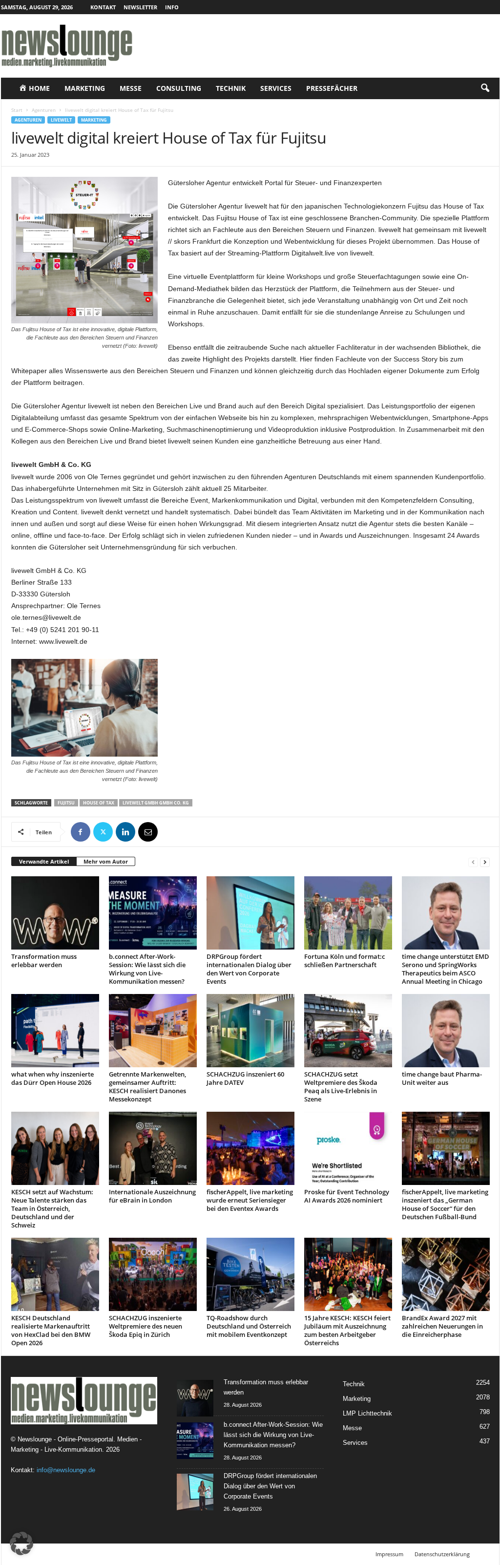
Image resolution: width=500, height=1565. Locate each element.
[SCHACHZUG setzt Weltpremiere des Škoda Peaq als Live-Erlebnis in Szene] (348, 1030)
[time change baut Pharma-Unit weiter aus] (446, 1030)
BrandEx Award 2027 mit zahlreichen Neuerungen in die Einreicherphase (442, 1326)
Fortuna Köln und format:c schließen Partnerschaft (344, 960)
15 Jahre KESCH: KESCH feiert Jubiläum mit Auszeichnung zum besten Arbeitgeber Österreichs (347, 1330)
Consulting (178, 88)
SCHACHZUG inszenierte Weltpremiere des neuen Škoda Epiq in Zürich (145, 1326)
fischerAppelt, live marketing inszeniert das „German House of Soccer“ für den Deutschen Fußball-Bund (445, 1204)
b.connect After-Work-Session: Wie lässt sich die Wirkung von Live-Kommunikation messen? (147, 969)
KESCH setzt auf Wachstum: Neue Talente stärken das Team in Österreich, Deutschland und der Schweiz (52, 1208)
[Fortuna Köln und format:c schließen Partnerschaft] (348, 913)
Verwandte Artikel (44, 861)
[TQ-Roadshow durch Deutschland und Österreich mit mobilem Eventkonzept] (250, 1274)
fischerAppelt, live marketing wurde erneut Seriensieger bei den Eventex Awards (250, 1200)
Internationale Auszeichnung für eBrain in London (152, 1196)
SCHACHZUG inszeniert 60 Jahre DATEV (245, 1078)
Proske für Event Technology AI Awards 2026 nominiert (346, 1196)
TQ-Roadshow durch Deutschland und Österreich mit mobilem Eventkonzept (249, 1326)
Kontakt (103, 7)
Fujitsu (66, 803)
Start (16, 109)
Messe (131, 88)
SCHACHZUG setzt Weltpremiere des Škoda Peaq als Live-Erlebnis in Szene (340, 1086)
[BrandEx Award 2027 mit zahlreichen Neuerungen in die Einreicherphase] (446, 1274)
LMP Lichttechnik (367, 1413)
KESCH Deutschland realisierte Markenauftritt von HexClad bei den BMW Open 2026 (50, 1330)
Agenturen (44, 109)
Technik (231, 88)
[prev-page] (473, 862)
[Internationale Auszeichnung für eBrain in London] (153, 1148)
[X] (103, 832)
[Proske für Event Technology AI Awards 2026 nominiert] (348, 1148)
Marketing (84, 88)
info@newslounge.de (66, 1470)
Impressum (389, 1554)
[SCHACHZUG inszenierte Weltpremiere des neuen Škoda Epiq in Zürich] (153, 1274)
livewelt (61, 120)
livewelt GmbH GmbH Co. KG (156, 803)
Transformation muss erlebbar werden (44, 960)
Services (276, 88)
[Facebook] (80, 832)
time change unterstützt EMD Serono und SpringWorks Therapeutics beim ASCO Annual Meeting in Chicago (445, 969)
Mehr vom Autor (105, 861)
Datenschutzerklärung (442, 1554)
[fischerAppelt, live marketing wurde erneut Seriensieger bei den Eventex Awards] (250, 1148)
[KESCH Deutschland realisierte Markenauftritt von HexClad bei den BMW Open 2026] (55, 1274)
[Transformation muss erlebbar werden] (55, 913)
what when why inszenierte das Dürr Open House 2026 (52, 1078)
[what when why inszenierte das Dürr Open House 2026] (55, 1030)
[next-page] (485, 862)
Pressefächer (331, 88)
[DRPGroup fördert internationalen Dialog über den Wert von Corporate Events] (250, 913)
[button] (485, 88)
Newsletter (140, 7)
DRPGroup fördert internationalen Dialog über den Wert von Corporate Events (249, 969)
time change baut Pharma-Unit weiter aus (442, 1078)
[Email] (148, 832)
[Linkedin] (125, 832)
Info (172, 7)
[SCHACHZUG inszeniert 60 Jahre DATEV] (250, 1030)
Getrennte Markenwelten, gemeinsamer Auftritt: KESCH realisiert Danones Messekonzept (147, 1086)
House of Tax (98, 803)
